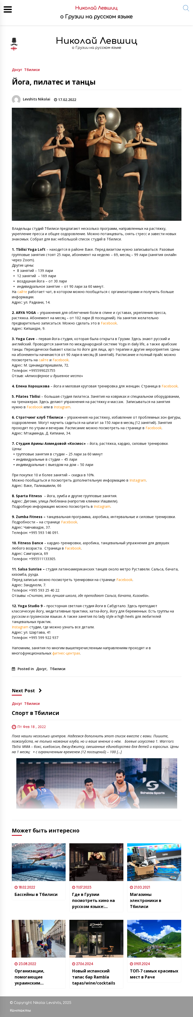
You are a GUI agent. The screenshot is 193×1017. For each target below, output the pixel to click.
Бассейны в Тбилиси (36, 894)
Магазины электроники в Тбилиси (145, 900)
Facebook (109, 323)
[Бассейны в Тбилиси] (39, 862)
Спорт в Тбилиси (35, 712)
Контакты (20, 1010)
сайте (22, 291)
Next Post (23, 690)
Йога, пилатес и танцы (53, 82)
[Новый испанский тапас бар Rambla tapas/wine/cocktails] (96, 939)
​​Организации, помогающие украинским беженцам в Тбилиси (37, 977)
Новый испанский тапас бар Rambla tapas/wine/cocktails (93, 977)
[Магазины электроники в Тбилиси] (154, 862)
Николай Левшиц (96, 41)
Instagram (62, 407)
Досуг (17, 69)
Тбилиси (32, 69)
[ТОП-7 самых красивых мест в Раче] (154, 939)
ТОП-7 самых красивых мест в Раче (154, 974)
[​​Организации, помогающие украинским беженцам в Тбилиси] (39, 939)
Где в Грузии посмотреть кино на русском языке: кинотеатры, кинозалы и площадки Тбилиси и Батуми (95, 901)
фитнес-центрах (66, 653)
